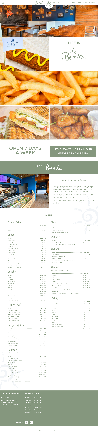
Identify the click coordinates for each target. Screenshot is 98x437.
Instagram (31, 422)
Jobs (73, 2)
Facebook (26, 422)
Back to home (3, 3)
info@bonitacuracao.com (10, 400)
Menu (85, 2)
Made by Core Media (49, 432)
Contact (92, 2)
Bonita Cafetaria (49, 4)
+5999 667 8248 (7, 397)
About (79, 2)
